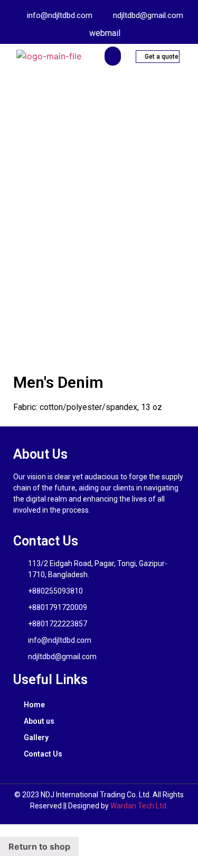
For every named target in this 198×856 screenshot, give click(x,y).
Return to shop (39, 846)
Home (34, 704)
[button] (113, 56)
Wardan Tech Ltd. (139, 806)
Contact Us (43, 754)
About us (39, 721)
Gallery (36, 737)
